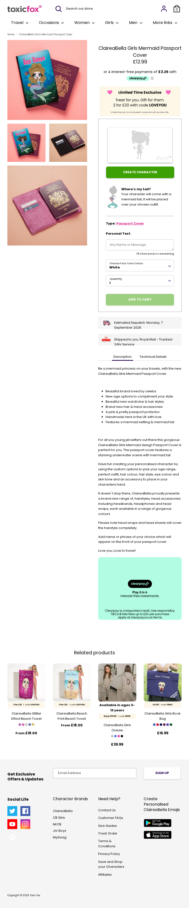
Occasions (49, 22)
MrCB (57, 824)
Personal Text (118, 233)
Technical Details (153, 356)
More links (163, 22)
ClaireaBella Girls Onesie (117, 728)
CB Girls (59, 817)
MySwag (59, 837)
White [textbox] (114, 267)
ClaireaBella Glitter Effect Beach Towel (26, 716)
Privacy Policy (109, 853)
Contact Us (107, 810)
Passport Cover (130, 223)
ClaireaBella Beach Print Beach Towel (71, 716)
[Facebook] (25, 811)
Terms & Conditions (106, 844)
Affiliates (105, 874)
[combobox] (140, 265)
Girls (110, 22)
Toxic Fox (35, 895)
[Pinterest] (12, 837)
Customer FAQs (110, 817)
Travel (17, 22)
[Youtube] (12, 824)
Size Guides (107, 825)
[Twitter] (12, 811)
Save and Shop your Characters (111, 864)
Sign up (162, 773)
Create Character (140, 172)
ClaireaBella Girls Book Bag (162, 716)
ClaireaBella (63, 811)
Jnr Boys (59, 830)
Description (122, 356)
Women (82, 22)
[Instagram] (25, 824)
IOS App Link (158, 835)
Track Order (107, 833)
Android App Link (158, 823)
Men (133, 22)
